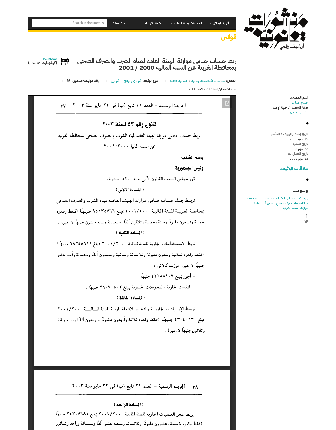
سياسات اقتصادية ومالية (208, 80)
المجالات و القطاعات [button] (187, 23)
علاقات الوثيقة (294, 168)
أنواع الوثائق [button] (220, 23)
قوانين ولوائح (133, 80)
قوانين (115, 80)
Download (49, 59)
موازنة (304, 207)
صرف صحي (284, 203)
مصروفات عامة (264, 203)
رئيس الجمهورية (297, 112)
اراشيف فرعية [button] (154, 23)
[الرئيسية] (276, 28)
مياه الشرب (290, 207)
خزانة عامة (301, 203)
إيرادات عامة (300, 198)
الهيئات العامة (280, 198)
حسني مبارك (300, 102)
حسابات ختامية (258, 198)
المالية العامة (178, 80)
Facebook (306, 216)
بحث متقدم (118, 23)
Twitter (306, 221)
